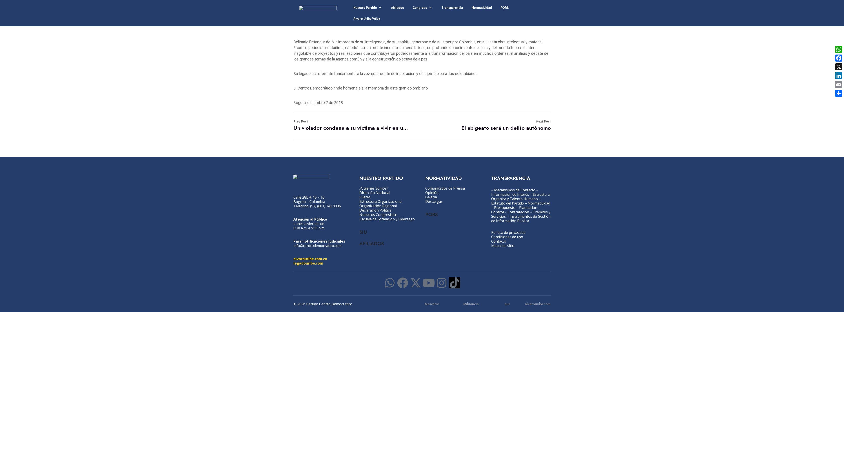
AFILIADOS (371, 243)
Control (497, 212)
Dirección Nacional (374, 192)
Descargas (434, 201)
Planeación (528, 207)
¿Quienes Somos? (373, 188)
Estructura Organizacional (380, 201)
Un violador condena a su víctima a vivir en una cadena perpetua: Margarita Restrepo (351, 125)
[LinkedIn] (838, 75)
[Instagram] (441, 282)
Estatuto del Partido (507, 203)
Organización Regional (378, 205)
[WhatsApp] (838, 49)
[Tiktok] (454, 282)
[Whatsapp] (389, 282)
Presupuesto (504, 207)
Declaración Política (375, 210)
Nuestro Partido (365, 7)
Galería (431, 197)
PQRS (505, 7)
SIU (363, 232)
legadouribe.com (308, 263)
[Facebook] (402, 282)
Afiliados (397, 7)
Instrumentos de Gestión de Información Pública (521, 218)
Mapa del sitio (502, 245)
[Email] (838, 84)
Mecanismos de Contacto (514, 190)
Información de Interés (510, 194)
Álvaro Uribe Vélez (366, 18)
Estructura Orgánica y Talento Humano (520, 196)
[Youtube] (428, 282)
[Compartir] (838, 93)
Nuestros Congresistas (378, 214)
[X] (838, 66)
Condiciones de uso (507, 236)
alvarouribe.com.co (310, 258)
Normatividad (482, 7)
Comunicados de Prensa (445, 188)
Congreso (420, 7)
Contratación (518, 212)
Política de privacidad (508, 232)
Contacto (498, 241)
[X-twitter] (415, 282)
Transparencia (452, 7)
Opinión (431, 192)
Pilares (365, 197)
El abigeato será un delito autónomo (506, 125)
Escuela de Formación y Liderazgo (387, 219)
